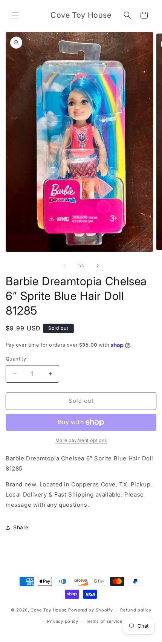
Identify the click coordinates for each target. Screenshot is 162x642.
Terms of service (104, 621)
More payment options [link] (81, 440)
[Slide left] (64, 265)
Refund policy (135, 610)
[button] (15, 15)
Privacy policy (62, 621)
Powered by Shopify (90, 610)
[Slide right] (97, 265)
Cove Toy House (49, 610)
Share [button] (21, 527)
